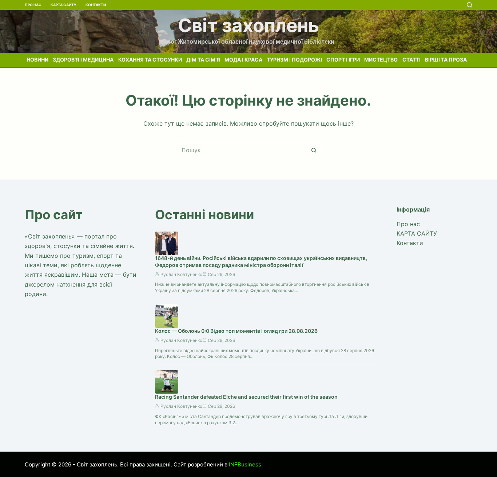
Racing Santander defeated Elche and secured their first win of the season (246, 397)
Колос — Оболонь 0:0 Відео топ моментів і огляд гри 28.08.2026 (236, 331)
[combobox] (241, 150)
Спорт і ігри (343, 59)
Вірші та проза (446, 59)
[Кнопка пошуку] (314, 150)
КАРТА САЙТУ (63, 5)
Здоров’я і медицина (83, 59)
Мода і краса (243, 59)
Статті (411, 59)
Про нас (33, 5)
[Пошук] (469, 5)
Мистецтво (381, 59)
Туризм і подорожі (294, 59)
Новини (37, 59)
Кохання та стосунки (150, 59)
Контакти (96, 5)
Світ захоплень (248, 25)
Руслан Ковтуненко (181, 274)
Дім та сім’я (203, 59)
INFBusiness (245, 464)
